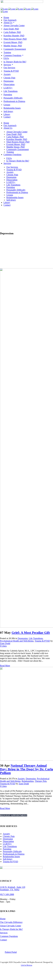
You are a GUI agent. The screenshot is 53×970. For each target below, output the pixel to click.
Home (3, 918)
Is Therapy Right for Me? (11, 929)
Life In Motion (26, 965)
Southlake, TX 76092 (9, 889)
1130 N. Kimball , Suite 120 (12, 887)
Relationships (28, 781)
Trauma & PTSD (42, 641)
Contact (3, 940)
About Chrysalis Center (10, 926)
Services (3, 933)
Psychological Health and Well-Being (16, 641)
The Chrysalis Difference (11, 922)
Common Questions (9, 936)
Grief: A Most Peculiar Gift (31, 632)
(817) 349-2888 (7, 894)
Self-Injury (7, 859)
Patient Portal (11, 952)
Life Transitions (36, 638)
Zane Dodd (5, 643)
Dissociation (8, 841)
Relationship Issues (11, 856)
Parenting (7, 849)
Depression (23, 638)
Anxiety (21, 778)
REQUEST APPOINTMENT (13, 815)
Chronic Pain (9, 836)
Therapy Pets (40, 781)
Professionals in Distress (13, 854)
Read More (5, 665)
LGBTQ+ (7, 844)
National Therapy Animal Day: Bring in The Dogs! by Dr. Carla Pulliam (26, 769)
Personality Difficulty (12, 851)
